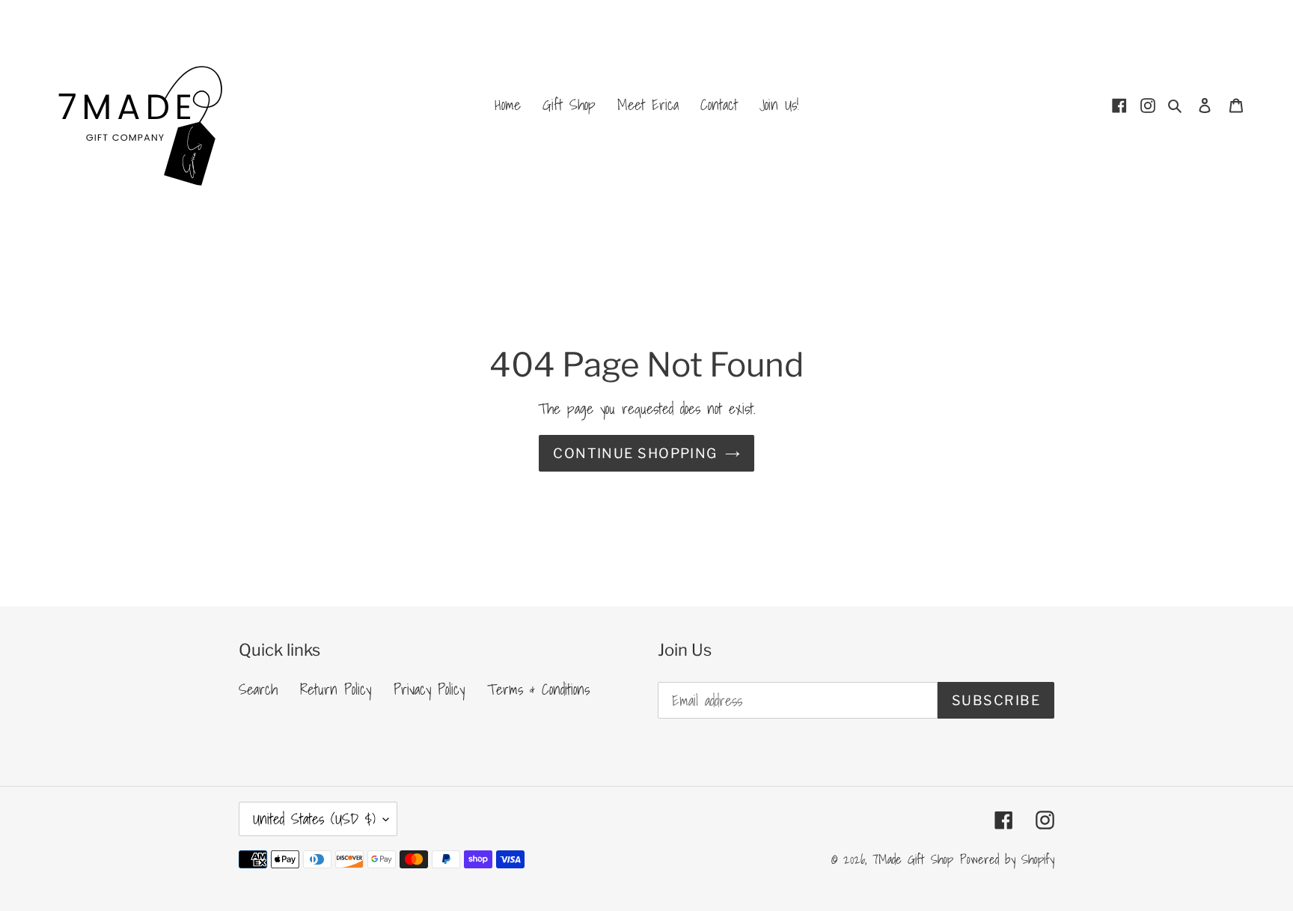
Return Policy (335, 689)
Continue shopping (635, 453)
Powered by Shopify (1007, 859)
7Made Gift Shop (912, 859)
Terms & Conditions (538, 689)
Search (258, 689)
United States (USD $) (314, 819)
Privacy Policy (429, 689)
